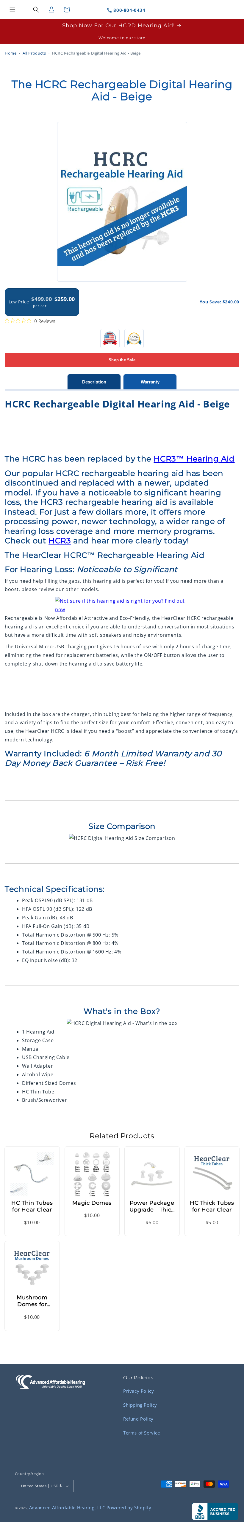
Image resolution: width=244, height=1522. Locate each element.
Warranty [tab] (150, 381)
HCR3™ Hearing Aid (194, 459)
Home (10, 53)
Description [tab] (94, 381)
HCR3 (60, 540)
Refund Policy (138, 1419)
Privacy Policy (138, 1391)
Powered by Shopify (129, 1507)
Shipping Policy (140, 1405)
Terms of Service (141, 1433)
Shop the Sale (122, 360)
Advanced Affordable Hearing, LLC (67, 1507)
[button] (12, 9)
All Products (34, 53)
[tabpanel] (122, 747)
